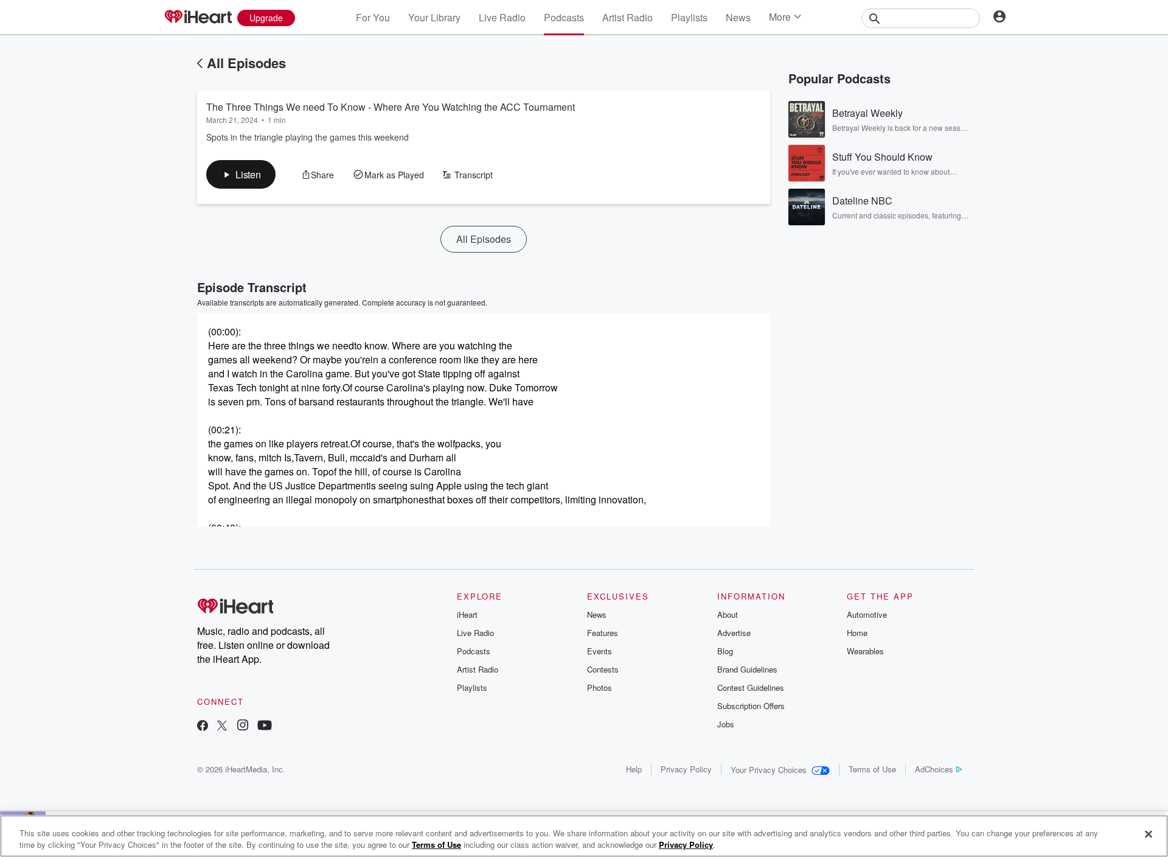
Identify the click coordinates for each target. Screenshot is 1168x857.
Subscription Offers (751, 706)
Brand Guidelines (747, 669)
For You (373, 17)
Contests (603, 669)
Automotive (867, 614)
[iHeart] (197, 17)
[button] (241, 174)
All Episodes (246, 62)
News (738, 17)
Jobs (725, 724)
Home (857, 632)
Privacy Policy (686, 769)
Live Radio (502, 17)
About (727, 614)
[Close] (1148, 834)
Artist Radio (627, 17)
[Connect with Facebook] (202, 726)
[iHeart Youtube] (264, 726)
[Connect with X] (222, 726)
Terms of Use (872, 769)
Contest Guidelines (750, 687)
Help (634, 769)
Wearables (865, 651)
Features (602, 632)
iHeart (467, 614)
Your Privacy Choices (769, 769)
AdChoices (934, 769)
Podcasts (564, 17)
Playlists (689, 17)
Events (599, 651)
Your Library (434, 17)
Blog (725, 651)
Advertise (734, 632)
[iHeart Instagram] (242, 726)
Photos (599, 687)
